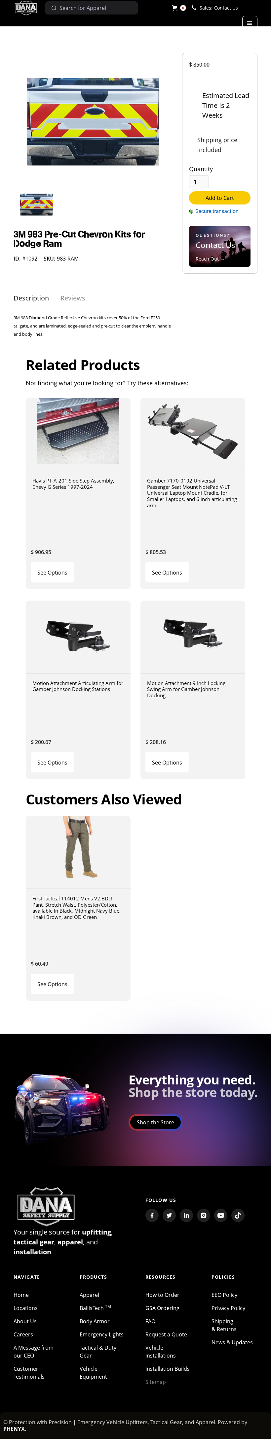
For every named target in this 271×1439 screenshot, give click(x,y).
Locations (26, 1308)
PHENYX (14, 1428)
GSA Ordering (162, 1308)
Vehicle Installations (160, 1351)
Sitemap (155, 1382)
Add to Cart (220, 198)
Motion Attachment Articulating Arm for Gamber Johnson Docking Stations (77, 686)
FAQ (150, 1321)
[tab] (31, 298)
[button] (179, 8)
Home (21, 1294)
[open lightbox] (93, 119)
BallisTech (95, 1308)
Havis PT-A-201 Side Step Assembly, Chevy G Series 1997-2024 (73, 483)
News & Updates (232, 1342)
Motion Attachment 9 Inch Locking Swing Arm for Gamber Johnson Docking (186, 689)
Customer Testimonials (29, 1372)
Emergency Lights (102, 1334)
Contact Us (226, 8)
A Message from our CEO (34, 1351)
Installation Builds (167, 1368)
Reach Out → (210, 259)
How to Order (162, 1294)
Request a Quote (166, 1334)
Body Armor (95, 1321)
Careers (23, 1334)
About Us (25, 1321)
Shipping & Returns (224, 1325)
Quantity (201, 169)
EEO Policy (224, 1294)
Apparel (89, 1294)
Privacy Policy (228, 1308)
